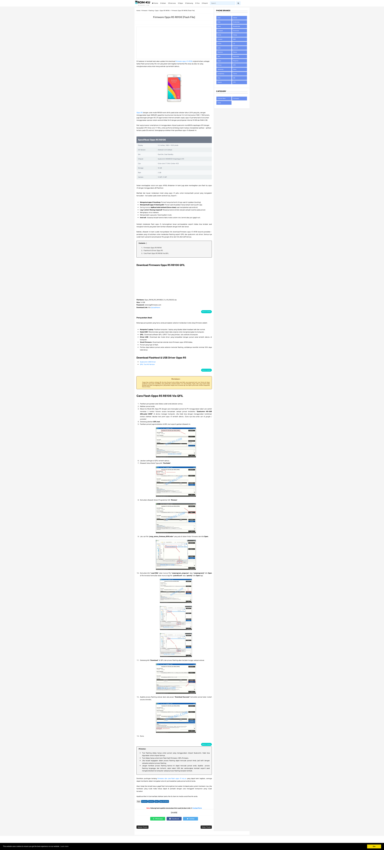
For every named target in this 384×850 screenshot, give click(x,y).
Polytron (235, 61)
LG (234, 43)
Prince (220, 65)
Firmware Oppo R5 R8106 (153, 248)
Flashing (151, 801)
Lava (219, 48)
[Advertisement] (174, 43)
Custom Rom (222, 98)
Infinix (219, 43)
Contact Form (197, 808)
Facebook (175, 819)
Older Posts (206, 827)
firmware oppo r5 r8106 (184, 61)
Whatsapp (159, 819)
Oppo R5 (139, 113)
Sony (234, 69)
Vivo (198, 3)
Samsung (189, 3)
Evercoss (172, 3)
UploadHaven (155, 307)
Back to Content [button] (206, 311)
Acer (219, 17)
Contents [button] (142, 243)
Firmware (144, 801)
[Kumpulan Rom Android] (142, 3)
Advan (164, 3)
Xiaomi (205, 3)
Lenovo (235, 48)
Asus (219, 26)
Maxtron (220, 52)
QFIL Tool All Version (147, 364)
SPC (234, 65)
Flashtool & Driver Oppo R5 (153, 250)
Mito (219, 56)
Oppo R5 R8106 (164, 801)
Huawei (220, 39)
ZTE (234, 82)
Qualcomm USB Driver (148, 362)
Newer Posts (142, 827)
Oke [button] (374, 846)
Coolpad (220, 30)
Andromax (236, 22)
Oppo (181, 3)
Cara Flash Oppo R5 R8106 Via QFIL (156, 253)
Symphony (221, 73)
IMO (234, 39)
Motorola (236, 56)
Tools (219, 103)
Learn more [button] (64, 846)
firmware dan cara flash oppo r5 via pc (172, 778)
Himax (235, 35)
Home (156, 3)
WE (234, 78)
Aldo (219, 22)
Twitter (191, 819)
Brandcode (236, 26)
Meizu (235, 52)
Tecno (235, 73)
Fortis (219, 35)
